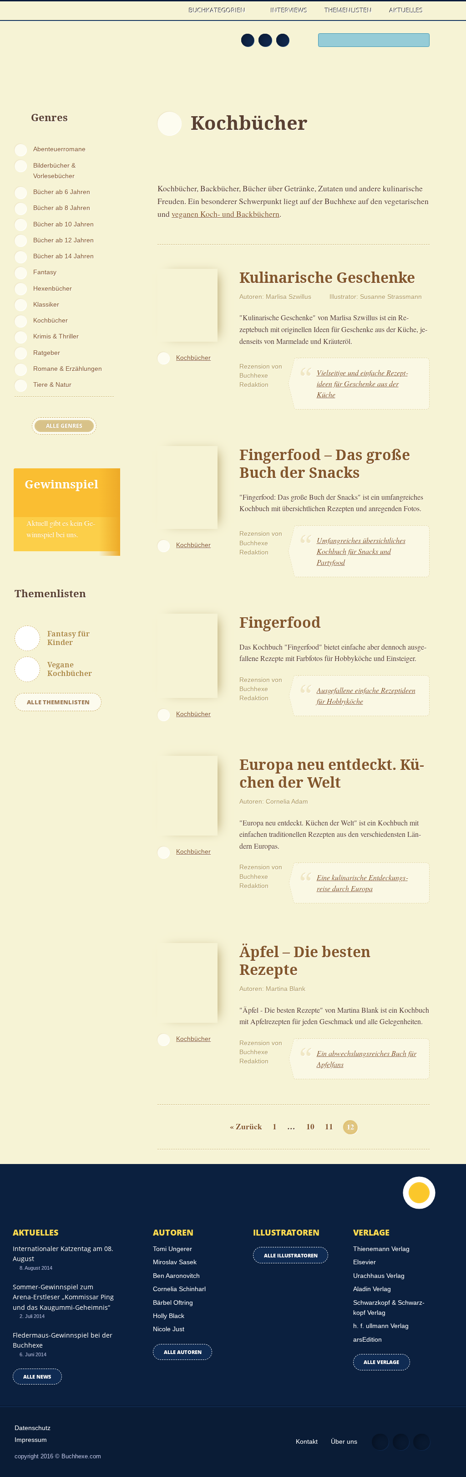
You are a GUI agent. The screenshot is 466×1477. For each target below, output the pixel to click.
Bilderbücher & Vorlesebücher (54, 170)
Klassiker (46, 304)
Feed (247, 40)
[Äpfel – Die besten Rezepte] (187, 981)
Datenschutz (33, 1427)
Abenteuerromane (59, 149)
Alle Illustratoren (291, 1255)
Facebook (265, 40)
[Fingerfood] (187, 654)
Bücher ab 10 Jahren (63, 224)
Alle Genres (64, 426)
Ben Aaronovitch (176, 1275)
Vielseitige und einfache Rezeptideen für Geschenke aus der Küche (362, 383)
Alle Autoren (183, 1352)
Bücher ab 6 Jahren (61, 191)
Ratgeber (46, 352)
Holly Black (168, 1315)
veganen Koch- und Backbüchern (225, 213)
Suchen (420, 40)
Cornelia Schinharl (179, 1288)
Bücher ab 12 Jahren (63, 240)
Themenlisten (348, 10)
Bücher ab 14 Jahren (63, 256)
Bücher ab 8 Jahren (61, 207)
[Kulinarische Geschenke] (187, 303)
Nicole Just (168, 1329)
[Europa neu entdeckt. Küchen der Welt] (187, 794)
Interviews (289, 10)
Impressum (31, 1439)
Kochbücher (50, 320)
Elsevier (364, 1262)
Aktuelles (406, 10)
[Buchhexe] (66, 52)
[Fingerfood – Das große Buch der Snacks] (187, 486)
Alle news (37, 1376)
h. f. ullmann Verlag (381, 1325)
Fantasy (44, 272)
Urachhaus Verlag (379, 1275)
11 (329, 1126)
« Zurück (246, 1126)
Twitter (282, 40)
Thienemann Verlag (381, 1248)
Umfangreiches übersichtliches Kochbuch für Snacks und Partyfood (361, 551)
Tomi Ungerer (172, 1248)
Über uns (344, 1441)
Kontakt (307, 1441)
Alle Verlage (381, 1362)
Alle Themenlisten (58, 702)
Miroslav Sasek (175, 1262)
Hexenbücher (52, 288)
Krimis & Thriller (56, 336)
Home (172, 10)
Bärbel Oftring (173, 1302)
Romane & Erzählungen (67, 368)
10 (310, 1126)
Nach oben (419, 1192)
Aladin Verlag (372, 1288)
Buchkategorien (218, 10)
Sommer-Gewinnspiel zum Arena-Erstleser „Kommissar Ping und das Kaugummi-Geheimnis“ (63, 1297)
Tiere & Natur (52, 384)
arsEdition (367, 1339)
